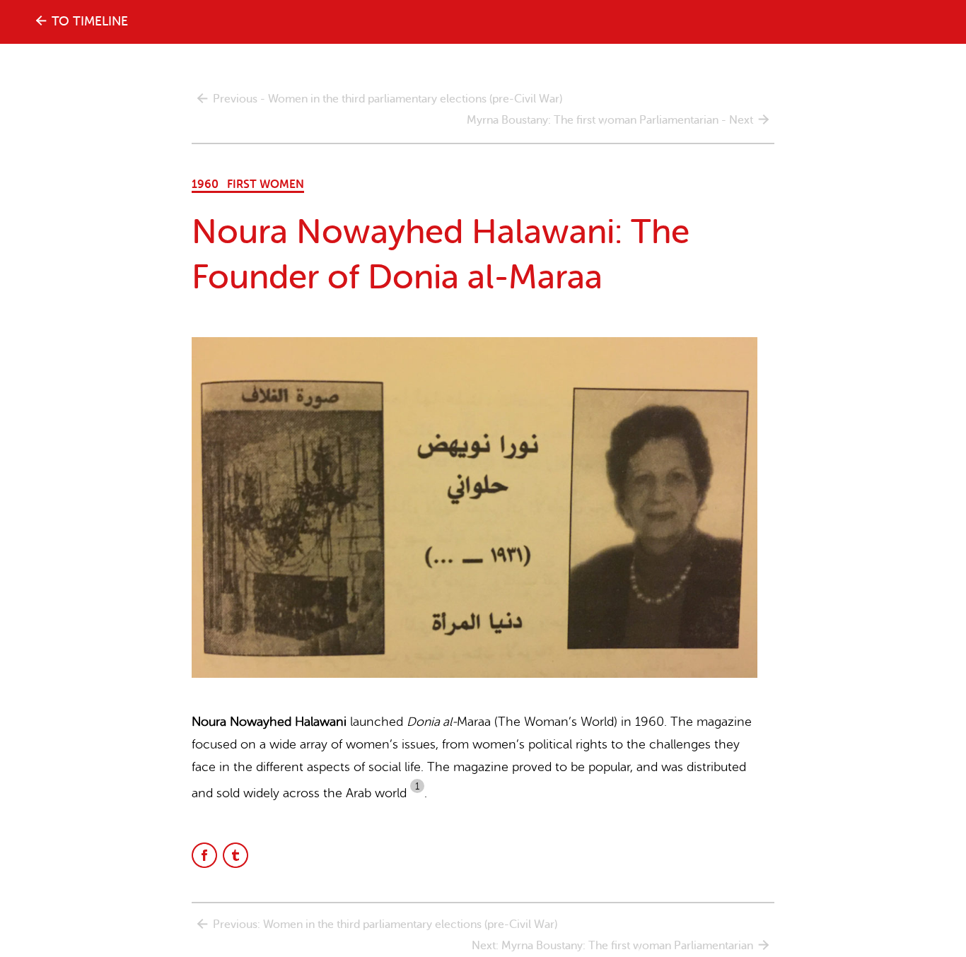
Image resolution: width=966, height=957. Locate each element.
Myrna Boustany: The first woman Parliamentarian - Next (610, 120)
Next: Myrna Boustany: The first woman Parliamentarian (612, 945)
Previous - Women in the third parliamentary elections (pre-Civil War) (387, 99)
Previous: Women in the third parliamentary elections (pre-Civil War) (385, 924)
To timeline (90, 21)
